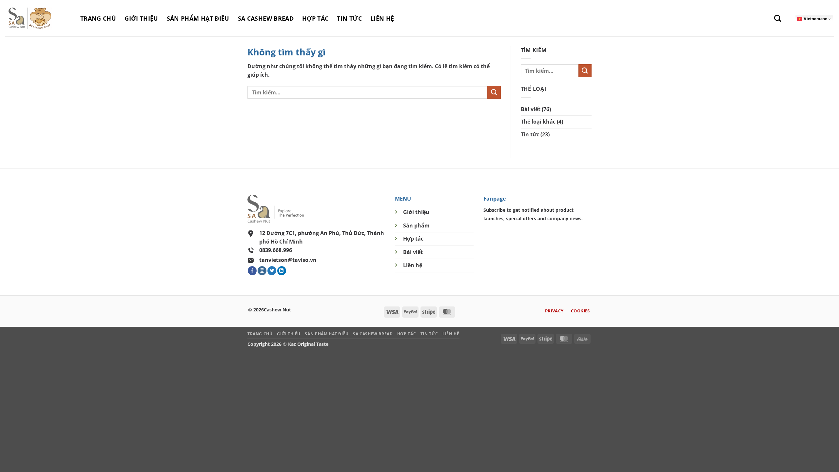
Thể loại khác (538, 121)
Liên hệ (412, 265)
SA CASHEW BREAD (266, 18)
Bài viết (530, 109)
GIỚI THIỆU (141, 18)
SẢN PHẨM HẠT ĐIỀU (198, 18)
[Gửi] (493, 92)
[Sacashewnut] (37, 18)
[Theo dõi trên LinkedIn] (281, 270)
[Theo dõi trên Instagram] (262, 270)
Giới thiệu (416, 212)
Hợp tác (413, 238)
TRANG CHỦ (98, 18)
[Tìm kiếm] (777, 18)
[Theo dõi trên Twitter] (271, 270)
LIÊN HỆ (382, 18)
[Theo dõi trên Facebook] (252, 270)
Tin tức (530, 134)
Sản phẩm (416, 225)
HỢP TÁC (315, 18)
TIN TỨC (349, 18)
